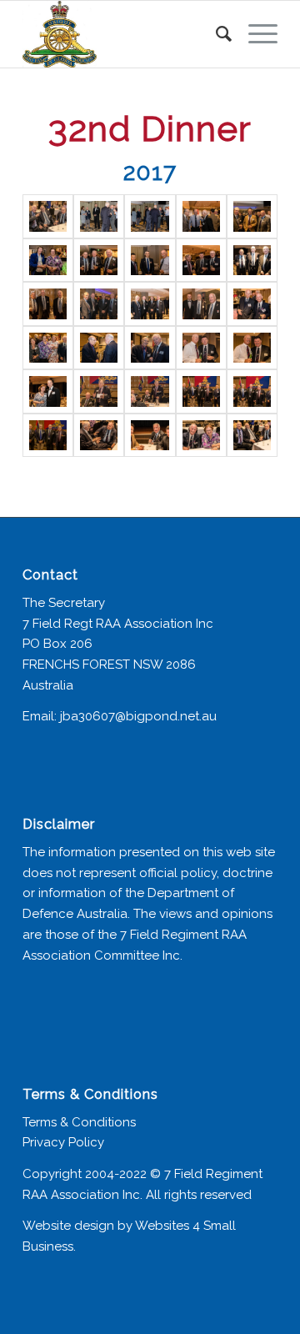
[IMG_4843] (47, 260)
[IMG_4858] (252, 348)
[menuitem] (215, 34)
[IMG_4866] (201, 436)
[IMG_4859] (47, 391)
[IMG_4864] (98, 436)
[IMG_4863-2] (47, 436)
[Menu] (255, 34)
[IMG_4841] (201, 216)
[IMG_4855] (98, 348)
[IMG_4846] (201, 260)
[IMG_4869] (47, 216)
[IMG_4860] (98, 391)
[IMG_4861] (149, 391)
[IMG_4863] (252, 391)
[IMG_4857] (201, 348)
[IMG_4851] (201, 304)
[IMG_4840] (149, 216)
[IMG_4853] (47, 348)
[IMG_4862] (201, 391)
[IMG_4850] (149, 304)
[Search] (215, 34)
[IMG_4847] (252, 260)
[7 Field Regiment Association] (124, 34)
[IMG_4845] (149, 260)
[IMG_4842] (252, 216)
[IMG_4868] (252, 436)
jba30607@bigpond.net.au (138, 716)
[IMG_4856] (149, 348)
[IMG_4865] (149, 436)
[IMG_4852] (252, 304)
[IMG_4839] (98, 216)
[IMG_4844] (98, 260)
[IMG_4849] (98, 304)
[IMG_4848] (47, 304)
